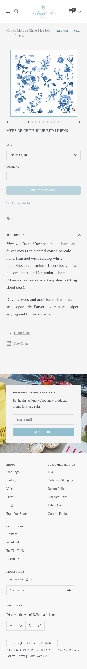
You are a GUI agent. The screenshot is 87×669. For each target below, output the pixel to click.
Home (10, 30)
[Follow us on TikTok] (39, 625)
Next (77, 30)
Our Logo (13, 472)
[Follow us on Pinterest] (30, 625)
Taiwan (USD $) (20, 643)
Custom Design (58, 513)
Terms (21, 656)
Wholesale (13, 542)
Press (9, 497)
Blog (9, 505)
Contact (11, 534)
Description (15, 235)
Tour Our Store (16, 513)
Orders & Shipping (60, 480)
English (46, 643)
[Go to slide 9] (58, 122)
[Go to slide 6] (47, 122)
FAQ (51, 472)
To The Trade (15, 550)
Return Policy (57, 488)
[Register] (69, 590)
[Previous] (8, 121)
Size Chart (21, 343)
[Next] (79, 121)
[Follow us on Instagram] (20, 625)
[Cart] (71, 11)
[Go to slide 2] (32, 122)
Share (10, 218)
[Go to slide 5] (43, 122)
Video (10, 488)
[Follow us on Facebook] (11, 625)
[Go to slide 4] (39, 122)
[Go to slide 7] (51, 122)
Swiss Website (37, 656)
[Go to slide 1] (28, 122)
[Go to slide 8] (55, 122)
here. (52, 614)
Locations (12, 559)
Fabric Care (22, 332)
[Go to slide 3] (36, 122)
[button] (18, 203)
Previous (62, 30)
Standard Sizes (57, 497)
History (11, 480)
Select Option (43, 190)
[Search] (16, 11)
